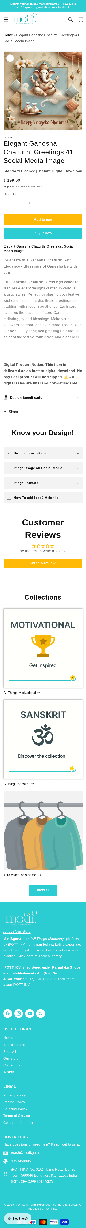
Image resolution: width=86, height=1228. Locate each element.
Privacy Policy (14, 1095)
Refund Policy (14, 1102)
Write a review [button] (43, 563)
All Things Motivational (20, 693)
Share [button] (13, 412)
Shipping (9, 186)
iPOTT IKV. (51, 1209)
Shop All (9, 1051)
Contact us (11, 1065)
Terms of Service (16, 1116)
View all (43, 890)
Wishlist (9, 1072)
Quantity (10, 194)
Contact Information (18, 1122)
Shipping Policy (15, 1109)
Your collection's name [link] (20, 875)
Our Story (11, 1058)
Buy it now (43, 233)
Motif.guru (57, 1204)
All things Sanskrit (16, 784)
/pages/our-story (17, 931)
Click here (44, 979)
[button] (6, 20)
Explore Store (14, 1045)
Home (8, 35)
